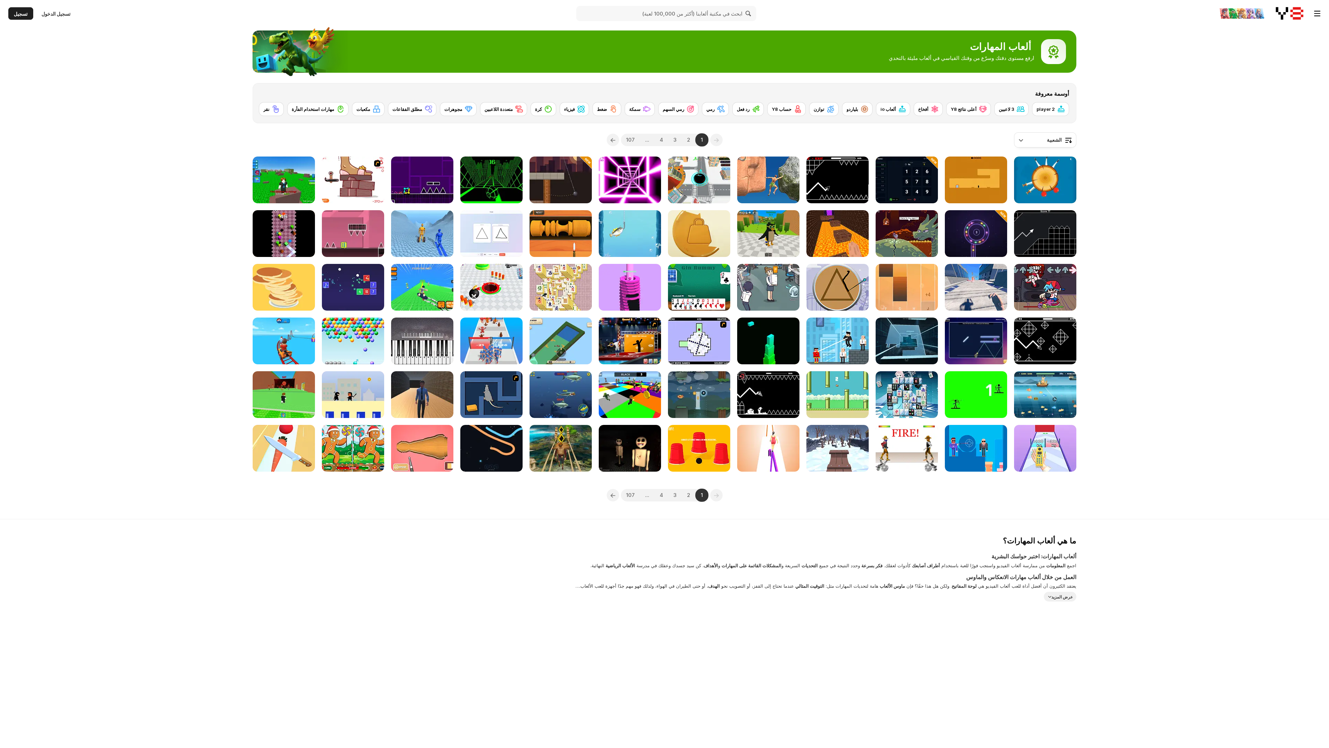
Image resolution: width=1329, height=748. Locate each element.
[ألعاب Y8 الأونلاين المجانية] (1289, 13)
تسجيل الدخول (56, 14)
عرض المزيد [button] (1062, 596)
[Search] (748, 13)
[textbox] (1045, 140)
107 (630, 139)
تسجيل (21, 14)
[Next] (613, 140)
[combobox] (1045, 140)
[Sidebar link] (1317, 13)
